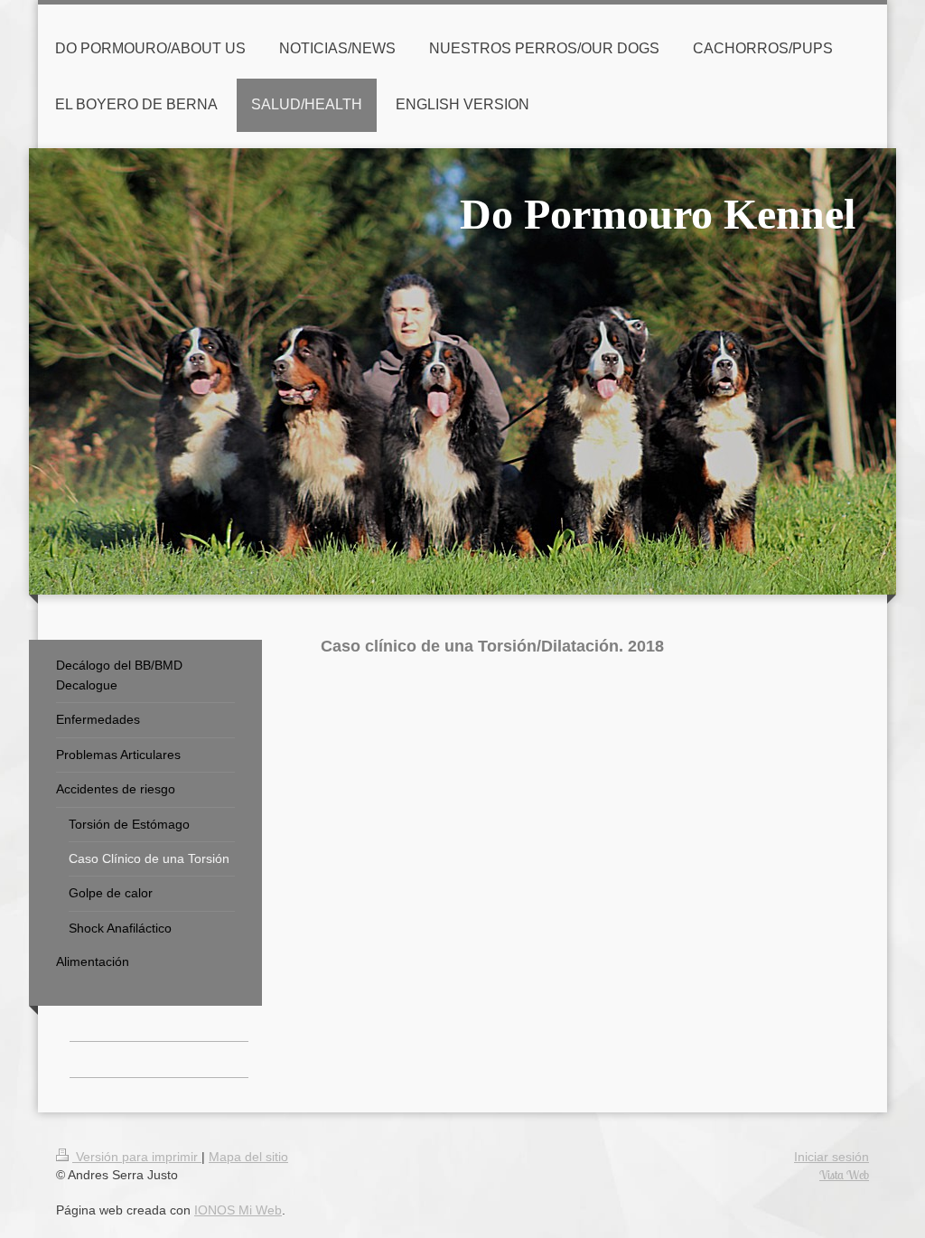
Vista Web (844, 1175)
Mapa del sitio (248, 1156)
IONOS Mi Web (238, 1210)
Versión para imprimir (136, 1156)
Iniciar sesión (831, 1156)
